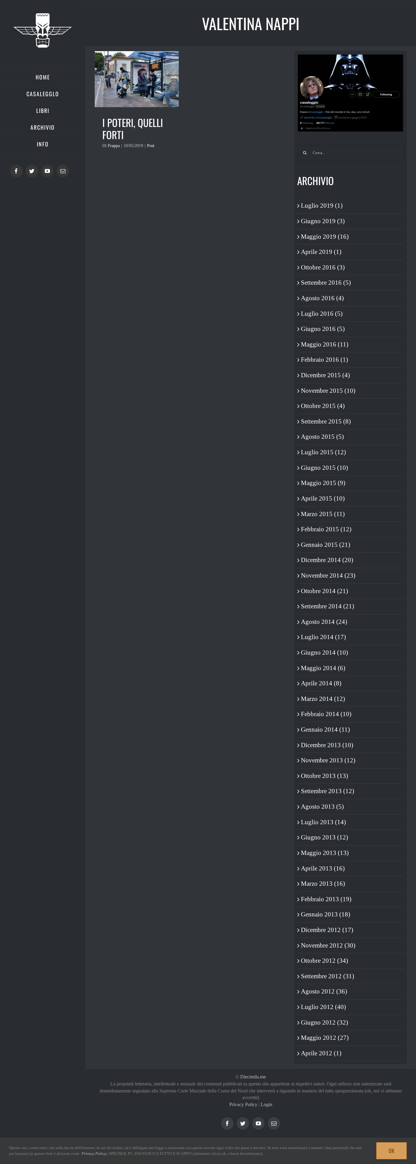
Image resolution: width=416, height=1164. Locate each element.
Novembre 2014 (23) (328, 575)
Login (266, 1104)
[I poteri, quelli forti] (137, 79)
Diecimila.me (253, 1076)
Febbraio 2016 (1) (324, 359)
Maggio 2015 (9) (323, 483)
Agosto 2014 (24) (324, 621)
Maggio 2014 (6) (323, 668)
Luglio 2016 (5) (322, 313)
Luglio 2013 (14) (323, 822)
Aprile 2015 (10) (323, 498)
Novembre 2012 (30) (328, 945)
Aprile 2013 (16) (323, 868)
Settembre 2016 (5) (326, 282)
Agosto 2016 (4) (322, 298)
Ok (391, 1151)
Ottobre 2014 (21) (324, 591)
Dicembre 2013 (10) (327, 745)
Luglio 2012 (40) (323, 1007)
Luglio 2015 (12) (323, 452)
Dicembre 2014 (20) (327, 560)
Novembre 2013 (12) (328, 760)
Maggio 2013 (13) (325, 852)
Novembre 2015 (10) (328, 390)
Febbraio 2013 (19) (326, 899)
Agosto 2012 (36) (324, 991)
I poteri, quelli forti (132, 128)
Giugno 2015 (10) (324, 467)
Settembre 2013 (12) (327, 791)
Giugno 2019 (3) (323, 221)
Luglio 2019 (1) (322, 205)
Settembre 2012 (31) (327, 976)
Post (150, 145)
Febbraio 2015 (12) (326, 529)
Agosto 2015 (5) (322, 436)
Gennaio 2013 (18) (325, 914)
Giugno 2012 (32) (324, 1022)
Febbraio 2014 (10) (326, 714)
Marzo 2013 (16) (323, 883)
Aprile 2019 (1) (321, 251)
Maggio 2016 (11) (324, 344)
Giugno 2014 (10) (324, 652)
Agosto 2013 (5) (322, 806)
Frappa (114, 145)
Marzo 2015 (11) (323, 514)
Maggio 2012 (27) (325, 1037)
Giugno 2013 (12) (324, 837)
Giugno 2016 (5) (323, 328)
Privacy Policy (243, 1104)
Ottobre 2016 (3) (323, 267)
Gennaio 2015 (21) (325, 544)
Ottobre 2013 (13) (324, 775)
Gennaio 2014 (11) (325, 729)
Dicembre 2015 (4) (325, 375)
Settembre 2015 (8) (326, 421)
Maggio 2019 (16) (325, 236)
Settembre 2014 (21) (327, 606)
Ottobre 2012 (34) (324, 960)
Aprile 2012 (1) (321, 1053)
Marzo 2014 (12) (323, 698)
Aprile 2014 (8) (321, 683)
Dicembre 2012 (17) (327, 930)
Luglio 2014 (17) (323, 637)
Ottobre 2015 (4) (323, 406)
